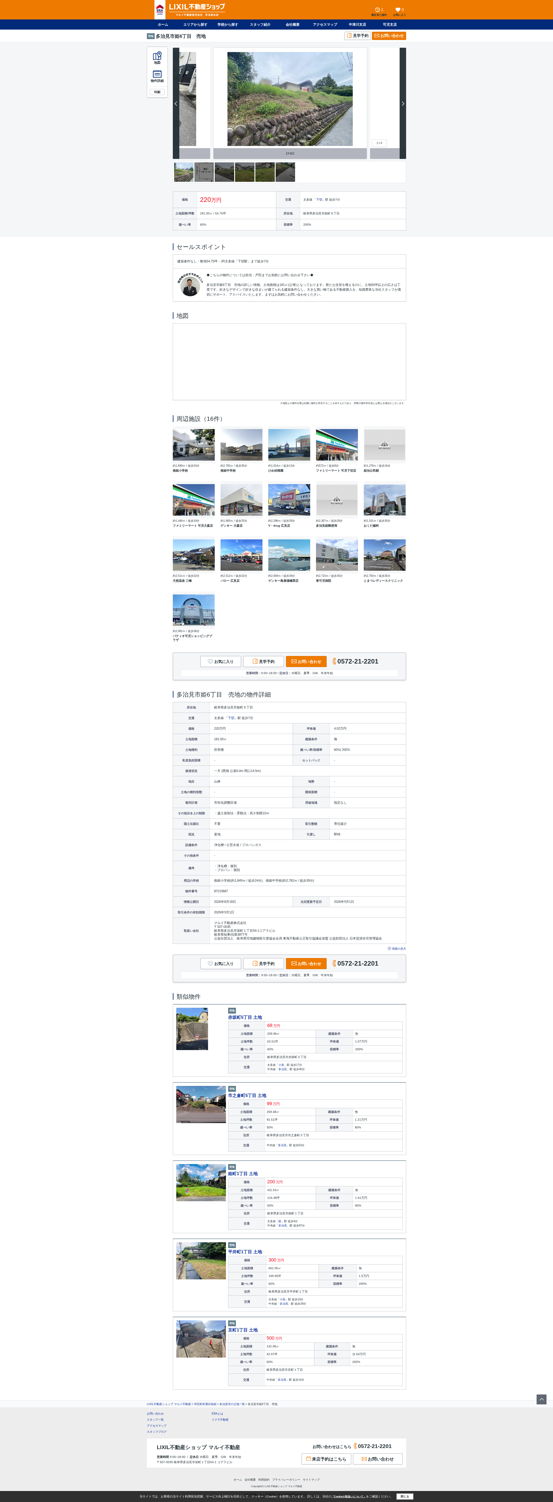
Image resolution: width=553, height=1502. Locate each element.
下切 (319, 199)
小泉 (281, 1064)
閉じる (405, 1496)
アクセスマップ (157, 1425)
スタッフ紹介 (260, 24)
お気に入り (224, 661)
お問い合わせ (392, 35)
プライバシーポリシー (286, 1479)
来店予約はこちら (329, 1459)
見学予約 (361, 35)
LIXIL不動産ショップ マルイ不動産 (169, 1404)
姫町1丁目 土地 (243, 1173)
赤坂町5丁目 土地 (245, 1017)
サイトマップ (311, 1479)
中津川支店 (357, 24)
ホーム (163, 24)
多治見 (282, 1069)
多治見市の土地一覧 (232, 1404)
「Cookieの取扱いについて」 (348, 1496)
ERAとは (217, 1413)
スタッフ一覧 (155, 1419)
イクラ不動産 (220, 1419)
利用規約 (264, 1479)
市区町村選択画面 (205, 1404)
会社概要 (293, 24)
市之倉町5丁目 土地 (247, 1095)
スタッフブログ (157, 1431)
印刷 (157, 92)
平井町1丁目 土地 (245, 1251)
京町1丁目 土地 (243, 1330)
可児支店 (390, 24)
